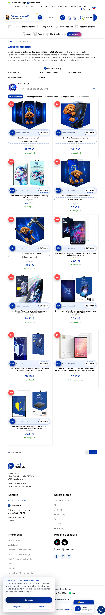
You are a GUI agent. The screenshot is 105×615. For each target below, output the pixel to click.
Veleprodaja (59, 528)
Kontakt (82, 6)
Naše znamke (14, 540)
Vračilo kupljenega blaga (19, 554)
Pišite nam (35, 2)
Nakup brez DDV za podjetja (20, 573)
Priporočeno (17, 97)
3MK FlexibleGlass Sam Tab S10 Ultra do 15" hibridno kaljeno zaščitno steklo (29, 427)
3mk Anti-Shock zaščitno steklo (75, 138)
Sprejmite (29, 600)
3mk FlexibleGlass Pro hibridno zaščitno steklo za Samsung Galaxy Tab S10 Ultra (29, 369)
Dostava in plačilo (20, 6)
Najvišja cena (68, 97)
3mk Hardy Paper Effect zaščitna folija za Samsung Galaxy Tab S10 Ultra (75, 254)
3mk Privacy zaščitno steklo (29, 138)
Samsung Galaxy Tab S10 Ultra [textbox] (34, 89)
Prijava (86, 9)
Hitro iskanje (23, 84)
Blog (33, 6)
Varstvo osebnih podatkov (19, 549)
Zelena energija (18, 2)
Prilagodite (17, 607)
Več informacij (54, 68)
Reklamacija (70, 6)
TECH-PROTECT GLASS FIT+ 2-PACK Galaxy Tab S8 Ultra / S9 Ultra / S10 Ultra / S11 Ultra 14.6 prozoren (76, 369)
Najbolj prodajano (34, 97)
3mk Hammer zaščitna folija (29, 253)
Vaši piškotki (13, 545)
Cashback (43, 6)
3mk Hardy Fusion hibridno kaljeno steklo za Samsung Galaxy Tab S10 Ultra (29, 312)
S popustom (84, 97)
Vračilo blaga (56, 6)
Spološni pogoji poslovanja (20, 559)
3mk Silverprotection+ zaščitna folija (75, 196)
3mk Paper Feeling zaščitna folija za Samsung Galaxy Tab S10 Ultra (29, 196)
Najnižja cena (52, 97)
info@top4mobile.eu (17, 500)
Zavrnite (40, 607)
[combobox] (57, 89)
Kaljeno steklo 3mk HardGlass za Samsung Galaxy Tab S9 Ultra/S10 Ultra (75, 312)
